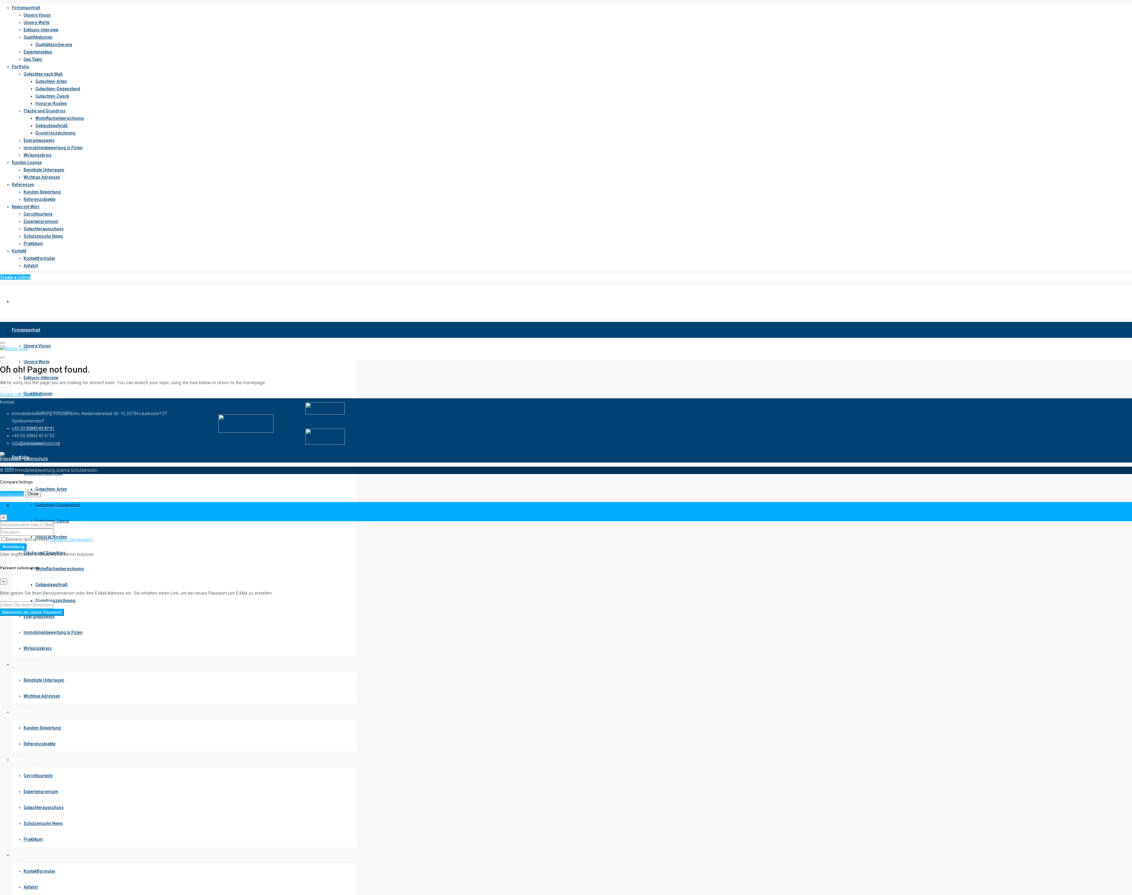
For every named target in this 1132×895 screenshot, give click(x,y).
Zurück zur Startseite (21, 394)
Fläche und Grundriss (44, 110)
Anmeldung (13, 546)
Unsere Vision (37, 15)
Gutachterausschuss (44, 228)
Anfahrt (31, 265)
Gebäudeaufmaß (51, 125)
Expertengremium (41, 221)
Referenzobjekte (39, 199)
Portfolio (20, 66)
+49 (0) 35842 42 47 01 (33, 428)
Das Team (33, 59)
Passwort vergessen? (71, 539)
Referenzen (23, 184)
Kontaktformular (39, 258)
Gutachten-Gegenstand (57, 88)
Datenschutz (36, 458)
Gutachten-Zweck (52, 96)
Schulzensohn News (43, 236)
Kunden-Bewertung (42, 192)
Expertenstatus (38, 52)
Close (33, 493)
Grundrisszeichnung (55, 133)
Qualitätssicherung (53, 44)
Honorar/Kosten (51, 103)
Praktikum (33, 243)
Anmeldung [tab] (23, 505)
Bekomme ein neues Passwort (32, 612)
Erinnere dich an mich (28, 539)
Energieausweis (39, 140)
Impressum (10, 458)
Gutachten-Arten (51, 81)
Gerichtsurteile (38, 214)
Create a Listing (15, 277)
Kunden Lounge (27, 162)
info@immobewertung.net (36, 443)
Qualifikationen (38, 37)
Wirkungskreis (38, 155)
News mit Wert (25, 206)
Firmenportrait (26, 7)
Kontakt (19, 251)
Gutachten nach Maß (43, 74)
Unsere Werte (37, 22)
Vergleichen (12, 493)
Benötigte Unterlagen (44, 169)
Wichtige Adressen (42, 177)
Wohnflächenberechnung (59, 118)
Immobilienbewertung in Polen (53, 147)
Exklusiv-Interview (41, 29)
